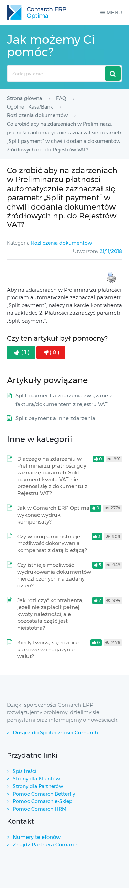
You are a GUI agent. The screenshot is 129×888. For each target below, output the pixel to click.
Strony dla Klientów (36, 779)
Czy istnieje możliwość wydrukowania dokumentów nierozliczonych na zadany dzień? (54, 575)
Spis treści (24, 771)
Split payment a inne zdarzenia (55, 418)
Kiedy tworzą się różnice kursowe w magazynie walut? (48, 649)
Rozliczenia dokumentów (61, 243)
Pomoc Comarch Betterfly (44, 794)
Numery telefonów (37, 837)
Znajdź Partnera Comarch (46, 844)
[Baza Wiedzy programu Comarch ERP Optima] (36, 12)
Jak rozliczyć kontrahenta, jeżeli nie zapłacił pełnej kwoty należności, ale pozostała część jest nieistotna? (50, 614)
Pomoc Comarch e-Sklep (42, 801)
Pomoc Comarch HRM (39, 809)
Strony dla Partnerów (38, 786)
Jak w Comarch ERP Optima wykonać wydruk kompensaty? (53, 515)
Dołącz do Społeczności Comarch (55, 732)
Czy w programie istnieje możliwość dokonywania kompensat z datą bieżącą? (52, 543)
